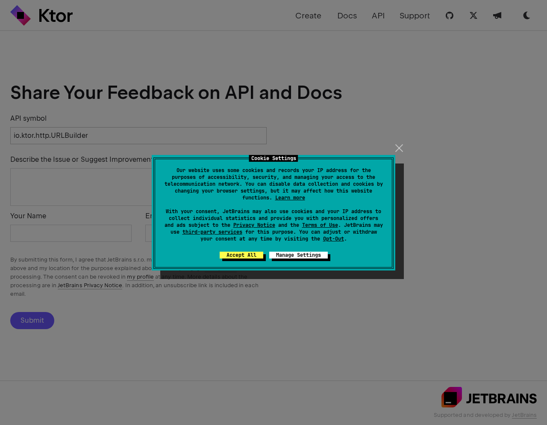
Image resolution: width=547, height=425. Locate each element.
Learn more (290, 197)
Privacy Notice (254, 225)
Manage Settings (298, 255)
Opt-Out (333, 238)
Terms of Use (320, 225)
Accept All (241, 255)
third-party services (212, 232)
